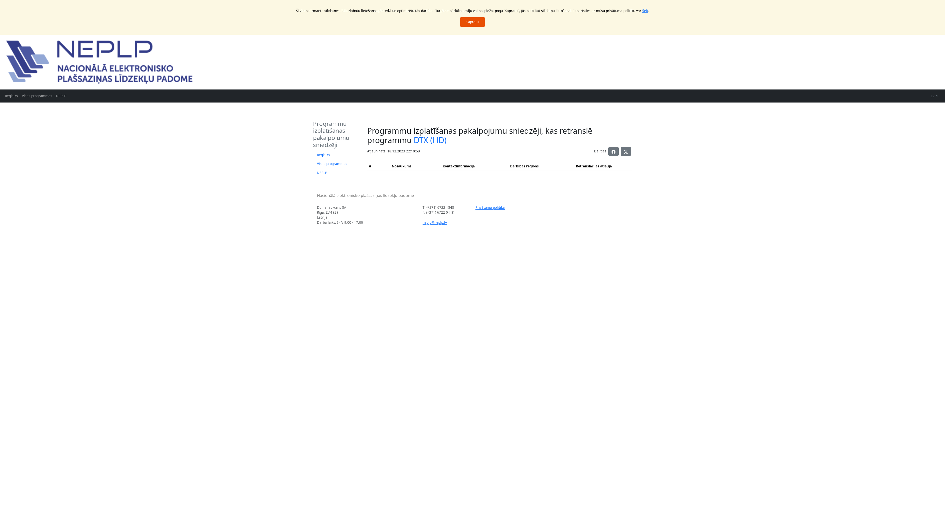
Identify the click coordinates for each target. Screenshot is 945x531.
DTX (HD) (430, 140)
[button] (626, 151)
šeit (645, 10)
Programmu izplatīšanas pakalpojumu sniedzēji (331, 134)
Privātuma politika (490, 207)
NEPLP (61, 95)
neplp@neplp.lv (435, 222)
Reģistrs (11, 95)
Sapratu (472, 21)
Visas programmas (37, 95)
